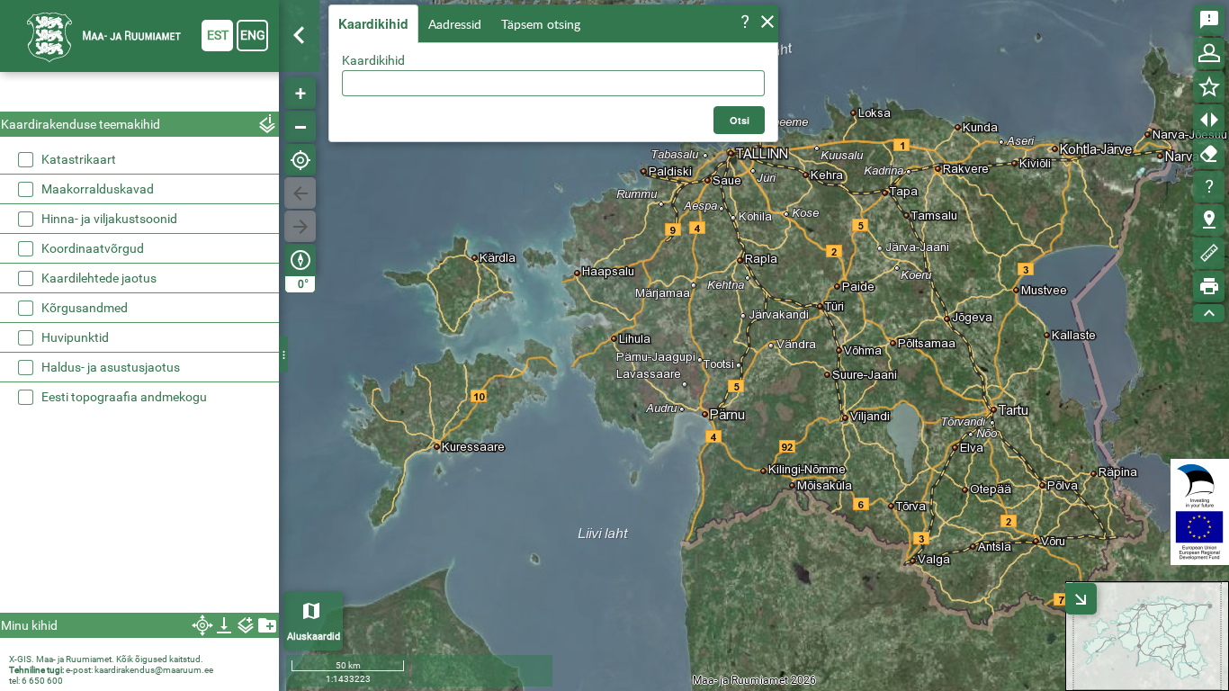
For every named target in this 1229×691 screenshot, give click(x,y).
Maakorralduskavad (97, 324)
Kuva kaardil (94, 224)
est (218, 35)
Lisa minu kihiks (392, 218)
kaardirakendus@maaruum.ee (153, 670)
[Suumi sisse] (300, 93)
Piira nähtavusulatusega (432, 167)
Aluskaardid (313, 636)
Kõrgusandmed (84, 442)
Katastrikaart (78, 159)
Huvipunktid (75, 472)
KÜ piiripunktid (99, 181)
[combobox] (553, 83)
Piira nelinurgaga (411, 146)
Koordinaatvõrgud (92, 383)
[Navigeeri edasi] (300, 226)
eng (252, 35)
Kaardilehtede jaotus (99, 413)
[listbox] (141, 251)
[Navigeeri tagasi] (300, 193)
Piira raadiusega (409, 124)
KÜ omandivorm (104, 272)
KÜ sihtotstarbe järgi (116, 294)
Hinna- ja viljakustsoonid (109, 353)
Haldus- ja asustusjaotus (110, 502)
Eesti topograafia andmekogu (124, 532)
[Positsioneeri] (300, 159)
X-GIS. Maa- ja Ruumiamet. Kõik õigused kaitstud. (106, 659)
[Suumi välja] (300, 126)
